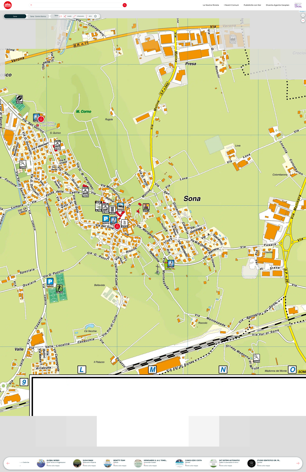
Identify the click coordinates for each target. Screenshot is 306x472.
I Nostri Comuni (231, 5)
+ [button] (303, 15)
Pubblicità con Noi (252, 5)
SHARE (69, 16)
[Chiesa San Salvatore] (117, 226)
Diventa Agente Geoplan (277, 5)
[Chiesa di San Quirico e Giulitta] (41, 119)
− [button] (303, 20)
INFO (88, 17)
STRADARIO (80, 16)
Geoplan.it (302, 11)
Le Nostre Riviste (211, 5)
